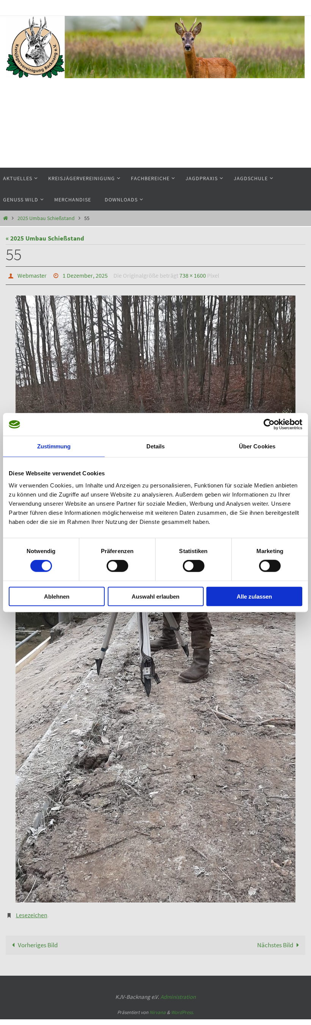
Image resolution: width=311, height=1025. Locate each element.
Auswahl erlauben (155, 596)
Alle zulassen (254, 596)
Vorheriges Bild (38, 941)
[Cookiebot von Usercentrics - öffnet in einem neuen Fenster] (269, 424)
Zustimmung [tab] (54, 446)
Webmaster (32, 274)
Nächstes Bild (275, 941)
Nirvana (157, 1008)
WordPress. (182, 1008)
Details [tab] (155, 446)
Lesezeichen (31, 912)
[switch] (117, 566)
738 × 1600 (192, 274)
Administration (178, 993)
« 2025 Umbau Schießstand (45, 238)
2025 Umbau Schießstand (46, 218)
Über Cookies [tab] (257, 446)
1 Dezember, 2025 (85, 274)
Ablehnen (56, 596)
